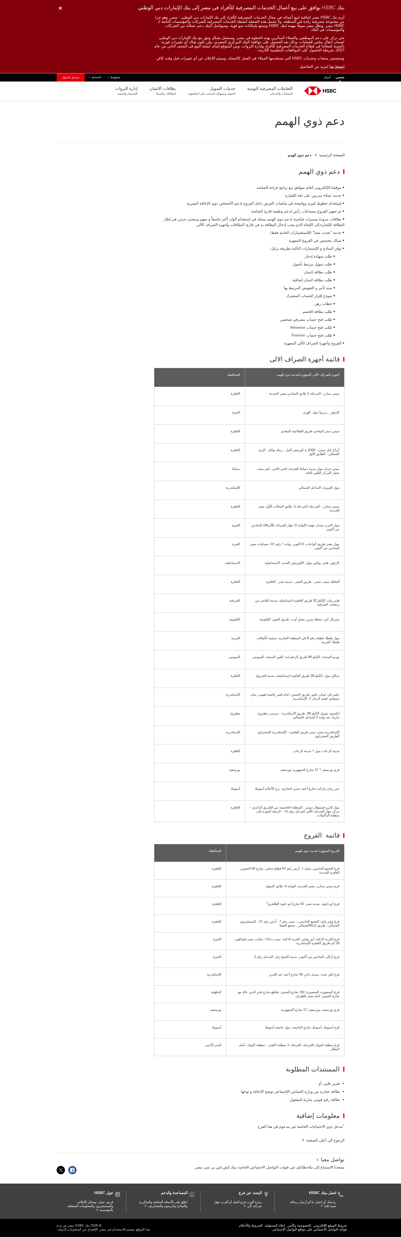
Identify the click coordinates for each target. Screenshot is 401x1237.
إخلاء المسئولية (275, 1225)
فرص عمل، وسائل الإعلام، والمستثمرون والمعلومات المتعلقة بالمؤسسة (90, 1206)
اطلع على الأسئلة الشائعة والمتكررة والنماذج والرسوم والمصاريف (163, 1204)
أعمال (327, 77)
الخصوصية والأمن (299, 1225)
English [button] (113, 77)
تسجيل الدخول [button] (70, 77)
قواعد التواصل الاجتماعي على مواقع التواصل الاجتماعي (309, 1229)
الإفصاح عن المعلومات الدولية (78, 1229)
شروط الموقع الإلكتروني (330, 1225)
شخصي (340, 77)
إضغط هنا (337, 66)
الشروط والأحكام (250, 1225)
